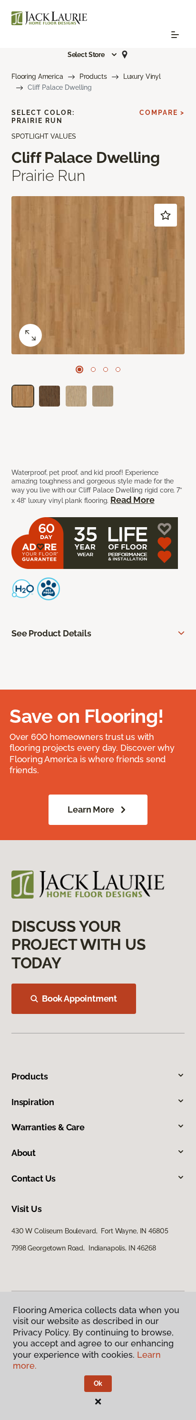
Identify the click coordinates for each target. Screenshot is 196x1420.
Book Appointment (79, 998)
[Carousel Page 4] (118, 369)
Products (93, 76)
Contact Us (33, 1178)
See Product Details (51, 633)
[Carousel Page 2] (93, 369)
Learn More (91, 809)
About (23, 1153)
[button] (93, 54)
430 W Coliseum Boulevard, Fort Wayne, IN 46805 (89, 1231)
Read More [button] (132, 500)
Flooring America (37, 76)
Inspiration (32, 1102)
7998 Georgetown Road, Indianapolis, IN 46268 (83, 1248)
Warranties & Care (48, 1127)
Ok (98, 1383)
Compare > (162, 112)
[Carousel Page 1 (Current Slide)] (79, 369)
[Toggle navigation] (175, 34)
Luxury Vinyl (142, 76)
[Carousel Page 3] (105, 369)
